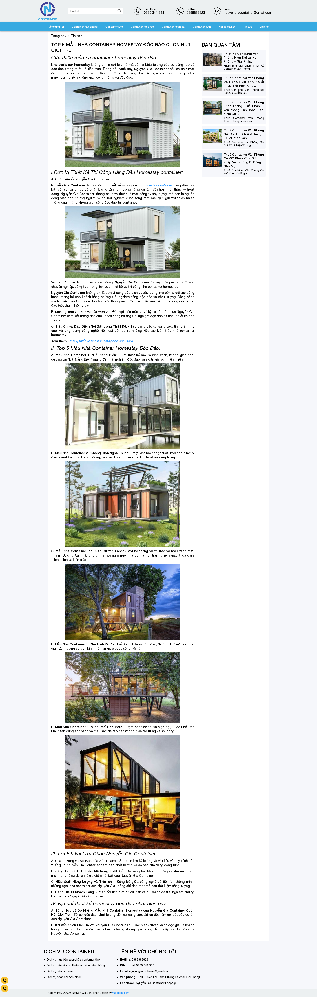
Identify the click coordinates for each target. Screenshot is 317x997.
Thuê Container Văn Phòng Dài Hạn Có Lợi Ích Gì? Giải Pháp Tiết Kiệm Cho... (244, 81)
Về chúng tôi (56, 26)
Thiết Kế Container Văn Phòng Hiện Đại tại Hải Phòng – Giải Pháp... (241, 57)
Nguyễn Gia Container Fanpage (156, 983)
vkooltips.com (120, 992)
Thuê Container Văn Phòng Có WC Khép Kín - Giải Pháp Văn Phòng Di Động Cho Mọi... (244, 160)
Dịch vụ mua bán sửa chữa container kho (73, 959)
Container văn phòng (85, 26)
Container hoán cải (173, 26)
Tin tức (247, 26)
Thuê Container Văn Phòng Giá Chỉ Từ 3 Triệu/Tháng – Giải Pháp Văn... (244, 134)
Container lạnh (202, 26)
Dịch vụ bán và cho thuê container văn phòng (76, 965)
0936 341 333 (154, 12)
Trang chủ (58, 36)
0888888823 (196, 12)
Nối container (227, 26)
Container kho (114, 26)
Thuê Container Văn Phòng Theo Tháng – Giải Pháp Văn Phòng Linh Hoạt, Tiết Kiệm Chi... (244, 107)
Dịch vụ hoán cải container (64, 977)
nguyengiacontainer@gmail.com (149, 971)
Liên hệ (264, 26)
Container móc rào (142, 26)
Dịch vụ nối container (60, 971)
